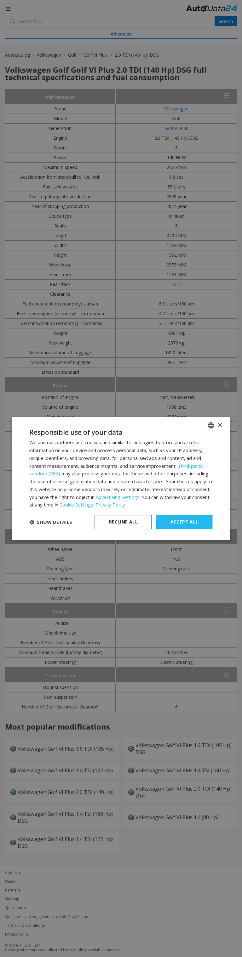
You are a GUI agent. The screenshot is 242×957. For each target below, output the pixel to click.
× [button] (219, 425)
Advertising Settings (118, 497)
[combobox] (211, 425)
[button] (50, 522)
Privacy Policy (110, 504)
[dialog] (121, 478)
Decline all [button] (123, 522)
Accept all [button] (184, 522)
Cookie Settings (76, 504)
